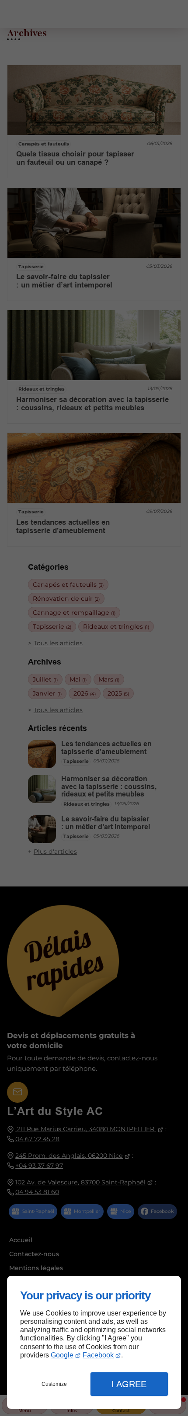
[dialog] (94, 1342)
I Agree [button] (128, 1384)
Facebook (98, 1355)
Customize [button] (54, 1384)
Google (62, 1355)
